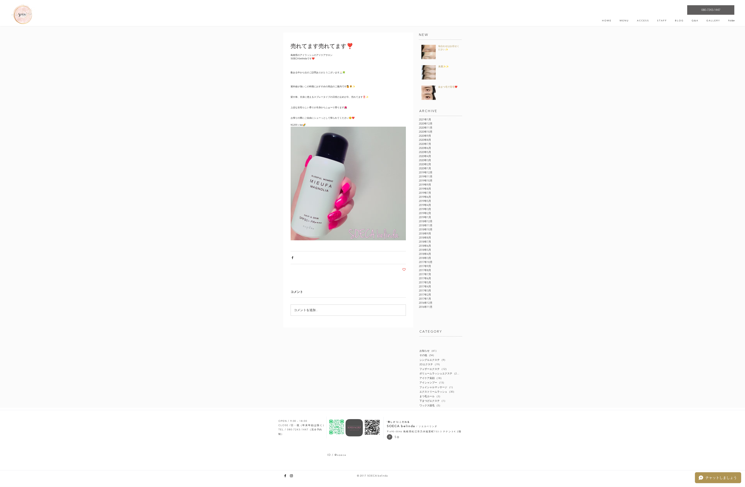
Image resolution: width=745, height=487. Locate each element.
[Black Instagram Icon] (291, 476)
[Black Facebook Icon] (285, 476)
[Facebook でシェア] (292, 258)
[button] (389, 437)
